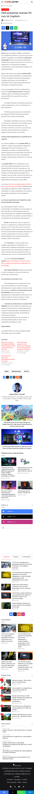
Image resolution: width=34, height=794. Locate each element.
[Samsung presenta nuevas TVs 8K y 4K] (25, 485)
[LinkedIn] (11, 377)
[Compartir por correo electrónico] (20, 377)
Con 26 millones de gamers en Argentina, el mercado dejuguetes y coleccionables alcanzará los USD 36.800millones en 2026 (22, 576)
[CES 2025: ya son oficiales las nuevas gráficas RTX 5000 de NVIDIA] (6, 708)
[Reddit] (17, 377)
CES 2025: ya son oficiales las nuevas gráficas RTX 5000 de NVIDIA (21, 708)
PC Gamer (24, 779)
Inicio (3, 5)
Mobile (19, 782)
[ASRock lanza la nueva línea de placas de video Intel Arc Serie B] (25, 462)
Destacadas (17, 371)
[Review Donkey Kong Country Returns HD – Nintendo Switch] (6, 717)
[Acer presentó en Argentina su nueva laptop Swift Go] (6, 690)
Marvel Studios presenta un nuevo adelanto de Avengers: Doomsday (21, 605)
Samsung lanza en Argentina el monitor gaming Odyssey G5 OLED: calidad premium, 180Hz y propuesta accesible (8, 472)
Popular (15, 557)
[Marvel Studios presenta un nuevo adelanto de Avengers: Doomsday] (6, 605)
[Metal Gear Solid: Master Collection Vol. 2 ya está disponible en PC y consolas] (6, 587)
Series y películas (11, 782)
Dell (7, 371)
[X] (7, 377)
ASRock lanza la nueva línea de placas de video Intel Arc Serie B (25, 469)
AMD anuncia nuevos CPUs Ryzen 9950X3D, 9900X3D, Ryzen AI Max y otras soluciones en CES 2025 (8, 346)
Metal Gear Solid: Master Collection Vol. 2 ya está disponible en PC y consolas (21, 586)
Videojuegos (17, 779)
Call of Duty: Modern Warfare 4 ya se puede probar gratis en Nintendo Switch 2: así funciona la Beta (25, 665)
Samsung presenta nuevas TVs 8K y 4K (24, 491)
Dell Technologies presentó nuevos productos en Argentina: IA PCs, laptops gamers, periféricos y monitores (24, 346)
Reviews (24, 782)
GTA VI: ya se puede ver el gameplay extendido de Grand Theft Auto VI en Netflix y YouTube (7, 637)
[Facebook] (4, 377)
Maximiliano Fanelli (8, 20)
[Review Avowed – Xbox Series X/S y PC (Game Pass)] (6, 682)
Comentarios (27, 557)
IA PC (27, 371)
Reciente (6, 557)
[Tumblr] (14, 377)
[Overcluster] (11, 1)
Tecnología (9, 5)
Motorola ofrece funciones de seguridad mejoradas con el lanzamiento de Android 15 (8, 494)
